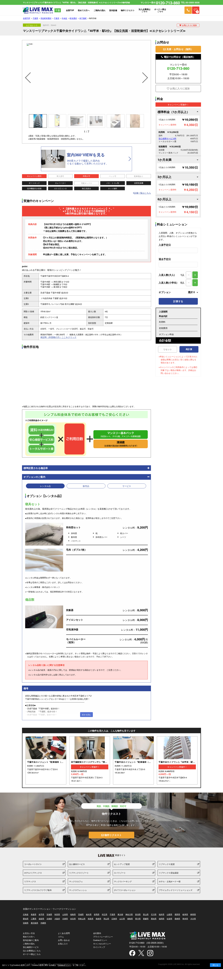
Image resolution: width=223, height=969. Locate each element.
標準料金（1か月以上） (174, 112)
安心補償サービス (31, 947)
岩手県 (41, 914)
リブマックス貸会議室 (169, 872)
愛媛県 (146, 919)
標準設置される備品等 (36, 468)
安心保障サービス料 (167, 138)
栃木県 (88, 914)
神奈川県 (129, 914)
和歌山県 (81, 919)
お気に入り (63, 943)
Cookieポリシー (100, 940)
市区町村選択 (46, 18)
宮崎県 (25, 923)
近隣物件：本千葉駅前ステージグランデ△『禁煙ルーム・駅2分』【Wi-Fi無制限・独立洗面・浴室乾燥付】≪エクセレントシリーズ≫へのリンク (89, 760)
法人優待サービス (77, 864)
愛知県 (25, 919)
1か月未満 (164, 159)
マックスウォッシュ (78, 890)
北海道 (25, 914)
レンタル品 (45, 485)
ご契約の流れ (29, 943)
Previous (27, 74)
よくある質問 (64, 933)
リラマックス (30, 881)
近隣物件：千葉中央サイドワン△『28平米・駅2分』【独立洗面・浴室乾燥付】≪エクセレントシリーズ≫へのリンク (177, 760)
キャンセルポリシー (102, 943)
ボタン (215, 965)
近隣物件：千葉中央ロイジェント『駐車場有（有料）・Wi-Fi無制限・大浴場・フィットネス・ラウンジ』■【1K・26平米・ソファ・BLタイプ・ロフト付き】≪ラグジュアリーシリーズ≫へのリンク (133, 760)
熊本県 (185, 919)
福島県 (73, 914)
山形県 (65, 914)
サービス (126, 485)
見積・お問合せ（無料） (179, 49)
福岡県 (161, 919)
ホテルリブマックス (33, 872)
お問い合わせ (64, 940)
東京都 (120, 914)
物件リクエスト (113, 835)
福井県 (161, 914)
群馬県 (96, 914)
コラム (61, 936)
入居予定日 (165, 245)
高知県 (153, 919)
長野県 (177, 914)
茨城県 (81, 914)
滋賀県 (41, 919)
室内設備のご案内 (31, 940)
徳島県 (130, 919)
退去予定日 (165, 259)
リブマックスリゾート (79, 872)
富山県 (146, 914)
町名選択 (73, 18)
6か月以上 (164, 199)
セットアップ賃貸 (122, 864)
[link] (188, 10)
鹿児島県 (34, 923)
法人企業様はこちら (32, 950)
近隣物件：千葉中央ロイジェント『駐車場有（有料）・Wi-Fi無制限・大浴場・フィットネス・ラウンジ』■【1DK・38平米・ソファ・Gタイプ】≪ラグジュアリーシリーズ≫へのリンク (46, 760)
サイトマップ (99, 947)
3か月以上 (164, 176)
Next (145, 74)
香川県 (138, 919)
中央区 (64, 18)
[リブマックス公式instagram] (150, 953)
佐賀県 (169, 919)
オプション (177, 292)
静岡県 (193, 914)
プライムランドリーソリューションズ (175, 890)
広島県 (114, 919)
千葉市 (56, 18)
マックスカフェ (76, 881)
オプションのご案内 (34, 477)
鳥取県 (90, 919)
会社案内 (97, 933)
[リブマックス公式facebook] (132, 953)
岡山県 (106, 919)
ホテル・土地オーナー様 (170, 881)
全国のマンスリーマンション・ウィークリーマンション (49, 908)
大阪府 (57, 919)
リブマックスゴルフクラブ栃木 (38, 890)
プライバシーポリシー (103, 936)
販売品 (86, 485)
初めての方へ (29, 936)
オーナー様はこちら (32, 954)
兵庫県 (65, 919)
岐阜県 (185, 914)
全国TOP (26, 18)
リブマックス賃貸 (167, 864)
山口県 (122, 919)
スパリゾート (120, 872)
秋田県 (57, 914)
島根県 (98, 919)
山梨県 (169, 914)
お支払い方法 (29, 933)
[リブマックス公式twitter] (141, 953)
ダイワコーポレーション (125, 890)
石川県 (153, 914)
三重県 (33, 919)
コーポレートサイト (33, 864)
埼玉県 (104, 914)
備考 (26, 688)
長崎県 (177, 919)
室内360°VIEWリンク (86, 159)
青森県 (33, 914)
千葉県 (35, 18)
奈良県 (73, 919)
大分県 (193, 919)
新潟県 (138, 914)
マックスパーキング (123, 881)
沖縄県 (43, 923)
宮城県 (49, 914)
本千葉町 (83, 18)
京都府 (49, 919)
